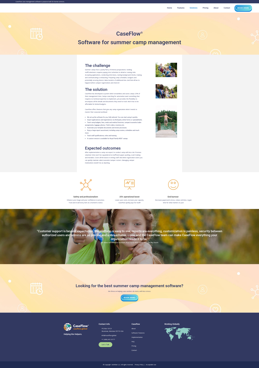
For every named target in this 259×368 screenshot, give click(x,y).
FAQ (133, 342)
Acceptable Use (151, 365)
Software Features (138, 333)
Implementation (137, 337)
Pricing (134, 346)
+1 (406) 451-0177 (108, 339)
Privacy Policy (139, 365)
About (134, 328)
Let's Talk (105, 344)
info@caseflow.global (109, 335)
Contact (134, 350)
